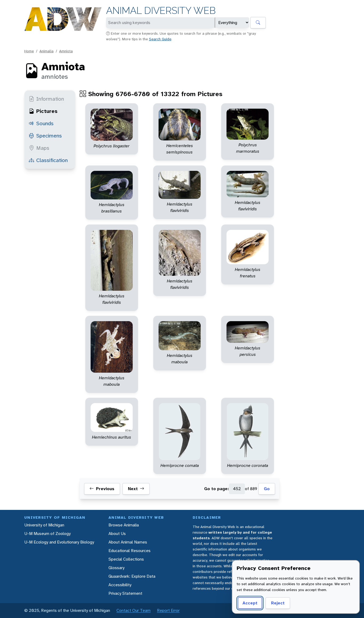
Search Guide (160, 39)
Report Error (168, 610)
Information (50, 98)
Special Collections (126, 559)
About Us (117, 533)
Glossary (116, 567)
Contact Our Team (133, 610)
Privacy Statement (125, 593)
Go (267, 488)
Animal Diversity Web (161, 10)
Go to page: (216, 488)
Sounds (45, 123)
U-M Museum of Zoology (47, 533)
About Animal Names (127, 542)
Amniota (66, 51)
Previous (105, 488)
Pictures (47, 111)
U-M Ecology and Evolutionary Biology (59, 542)
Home (29, 51)
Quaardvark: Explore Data (131, 576)
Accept (249, 603)
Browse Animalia (123, 525)
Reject (278, 603)
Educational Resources (129, 550)
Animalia (46, 51)
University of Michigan (44, 525)
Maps (42, 147)
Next (133, 488)
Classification (52, 160)
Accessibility (119, 585)
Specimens (49, 135)
